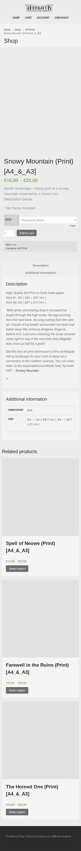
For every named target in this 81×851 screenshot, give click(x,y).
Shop (16, 17)
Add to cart (27, 233)
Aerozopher (63, 836)
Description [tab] (41, 265)
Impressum (43, 836)
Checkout (61, 17)
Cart (28, 17)
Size (8, 219)
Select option (17, 568)
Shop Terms (26, 836)
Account (43, 17)
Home (7, 29)
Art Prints (30, 29)
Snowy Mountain (27, 370)
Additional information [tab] (40, 272)
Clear (72, 225)
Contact (11, 836)
